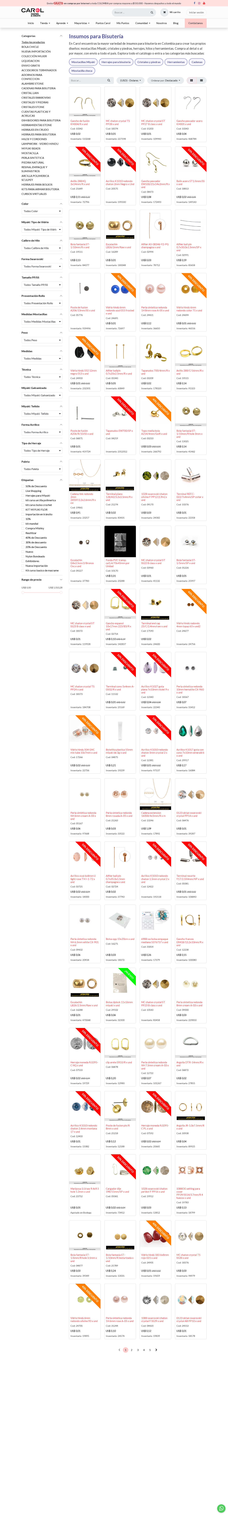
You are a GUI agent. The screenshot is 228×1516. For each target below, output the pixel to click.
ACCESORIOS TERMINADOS (39, 70)
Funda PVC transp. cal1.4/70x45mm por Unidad (118, 563)
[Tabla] (192, 80)
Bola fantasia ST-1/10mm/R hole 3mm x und (189, 433)
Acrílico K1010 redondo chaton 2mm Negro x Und (120, 182)
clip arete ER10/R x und (119, 1062)
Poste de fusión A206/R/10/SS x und (81, 432)
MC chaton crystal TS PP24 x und (82, 688)
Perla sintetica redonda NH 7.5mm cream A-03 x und (155, 1065)
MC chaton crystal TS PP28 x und (118, 122)
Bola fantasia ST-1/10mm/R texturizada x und (120, 1257)
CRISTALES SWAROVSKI (36, 97)
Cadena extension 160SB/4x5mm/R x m (153, 814)
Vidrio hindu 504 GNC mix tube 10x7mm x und (83, 751)
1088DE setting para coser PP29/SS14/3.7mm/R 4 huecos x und (189, 1193)
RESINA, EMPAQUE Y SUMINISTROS (34, 169)
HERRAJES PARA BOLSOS (37, 184)
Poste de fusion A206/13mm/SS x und (82, 309)
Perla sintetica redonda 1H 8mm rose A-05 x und (155, 309)
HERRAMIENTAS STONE (37, 125)
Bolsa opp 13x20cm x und (120, 938)
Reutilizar (31, 532)
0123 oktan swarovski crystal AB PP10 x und (188, 1319)
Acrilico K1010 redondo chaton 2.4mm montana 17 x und (83, 1128)
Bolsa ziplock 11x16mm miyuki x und (119, 1004)
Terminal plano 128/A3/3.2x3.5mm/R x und (119, 496)
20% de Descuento (36, 547)
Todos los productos (33, 42)
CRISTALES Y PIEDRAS (35, 102)
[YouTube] (203, 3)
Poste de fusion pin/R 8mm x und (118, 1127)
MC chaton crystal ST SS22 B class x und (153, 562)
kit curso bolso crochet (39, 504)
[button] (165, 80)
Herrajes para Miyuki (38, 495)
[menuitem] (31, 23)
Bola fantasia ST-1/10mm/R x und (80, 246)
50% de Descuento (36, 486)
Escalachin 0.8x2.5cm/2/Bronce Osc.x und (82, 563)
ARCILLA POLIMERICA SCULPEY (35, 177)
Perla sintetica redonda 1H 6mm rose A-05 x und (120, 1319)
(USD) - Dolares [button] (129, 80)
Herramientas (176, 62)
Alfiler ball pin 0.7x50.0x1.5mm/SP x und (188, 247)
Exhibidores (32, 561)
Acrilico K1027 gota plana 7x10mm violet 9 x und (155, 689)
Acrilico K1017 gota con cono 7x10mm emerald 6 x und (190, 752)
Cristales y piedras (149, 62)
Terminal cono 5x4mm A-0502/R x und (120, 688)
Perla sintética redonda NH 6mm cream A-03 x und (83, 815)
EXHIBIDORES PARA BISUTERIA (41, 120)
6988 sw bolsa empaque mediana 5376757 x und (154, 940)
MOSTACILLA (30, 153)
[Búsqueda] (152, 12)
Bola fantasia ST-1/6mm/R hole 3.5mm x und (83, 1257)
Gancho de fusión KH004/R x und (80, 122)
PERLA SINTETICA (33, 157)
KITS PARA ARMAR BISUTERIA (40, 189)
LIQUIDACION (31, 60)
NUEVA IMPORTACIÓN (36, 51)
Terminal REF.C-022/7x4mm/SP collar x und (189, 496)
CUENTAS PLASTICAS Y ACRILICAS (36, 113)
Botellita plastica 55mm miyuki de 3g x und (119, 751)
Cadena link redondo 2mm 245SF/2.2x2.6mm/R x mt (83, 498)
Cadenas (197, 62)
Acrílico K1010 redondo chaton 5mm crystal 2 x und (154, 752)
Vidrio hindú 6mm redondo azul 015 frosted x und (120, 310)
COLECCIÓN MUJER (34, 56)
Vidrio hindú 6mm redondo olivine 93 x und (84, 1319)
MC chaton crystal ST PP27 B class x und (153, 122)
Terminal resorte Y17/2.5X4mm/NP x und (190, 877)
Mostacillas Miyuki (83, 62)
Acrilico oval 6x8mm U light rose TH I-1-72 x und (83, 878)
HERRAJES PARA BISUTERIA (39, 134)
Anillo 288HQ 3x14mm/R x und (80, 182)
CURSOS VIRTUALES (34, 193)
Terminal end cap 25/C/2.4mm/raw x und (154, 625)
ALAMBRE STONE (33, 83)
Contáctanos (195, 23)
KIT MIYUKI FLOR (36, 509)
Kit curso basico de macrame (42, 570)
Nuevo (29, 551)
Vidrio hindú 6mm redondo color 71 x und (189, 309)
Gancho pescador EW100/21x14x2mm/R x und (155, 184)
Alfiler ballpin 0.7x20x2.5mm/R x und (119, 372)
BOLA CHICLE (30, 46)
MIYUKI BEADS (31, 148)
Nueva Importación (37, 565)
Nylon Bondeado (35, 556)
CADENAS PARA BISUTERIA (39, 88)
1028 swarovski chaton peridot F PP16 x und (154, 1190)
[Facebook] (194, 3)
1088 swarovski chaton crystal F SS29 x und (154, 1319)
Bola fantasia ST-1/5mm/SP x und (186, 562)
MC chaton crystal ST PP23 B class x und (153, 1004)
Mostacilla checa (82, 70)
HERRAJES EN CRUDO (35, 129)
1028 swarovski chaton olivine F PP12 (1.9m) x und (154, 496)
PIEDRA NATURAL (33, 162)
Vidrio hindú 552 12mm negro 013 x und (83, 372)
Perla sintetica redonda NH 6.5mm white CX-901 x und (84, 941)
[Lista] (201, 80)
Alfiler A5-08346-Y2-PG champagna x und (155, 246)
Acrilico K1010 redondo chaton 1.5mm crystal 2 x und (155, 878)
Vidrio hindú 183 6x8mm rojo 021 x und (155, 1256)
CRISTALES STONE (33, 106)
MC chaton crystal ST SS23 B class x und (82, 625)
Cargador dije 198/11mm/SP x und (117, 1190)
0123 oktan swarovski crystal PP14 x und (188, 814)
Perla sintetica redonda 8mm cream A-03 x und (189, 1004)
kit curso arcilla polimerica (41, 500)
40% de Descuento (36, 537)
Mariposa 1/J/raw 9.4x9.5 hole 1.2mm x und (84, 1190)
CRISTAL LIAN (30, 92)
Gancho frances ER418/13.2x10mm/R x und (189, 941)
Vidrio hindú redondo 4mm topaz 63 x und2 (188, 625)
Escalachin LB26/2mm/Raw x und (118, 246)
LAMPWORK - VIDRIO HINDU (40, 143)
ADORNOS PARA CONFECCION (32, 76)
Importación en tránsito (39, 514)
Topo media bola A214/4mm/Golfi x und (154, 432)
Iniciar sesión (196, 12)
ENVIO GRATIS (31, 65)
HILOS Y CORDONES (34, 139)
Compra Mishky (35, 528)
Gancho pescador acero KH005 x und (189, 122)
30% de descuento (36, 542)
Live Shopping (33, 490)
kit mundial (32, 523)
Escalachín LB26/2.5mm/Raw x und (84, 1004)
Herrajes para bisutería (116, 62)
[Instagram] (199, 3)
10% (28, 518)
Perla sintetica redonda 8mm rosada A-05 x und (119, 814)
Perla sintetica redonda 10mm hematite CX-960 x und (190, 689)
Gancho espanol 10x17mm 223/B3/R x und (118, 626)
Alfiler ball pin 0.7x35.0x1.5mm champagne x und (115, 878)
